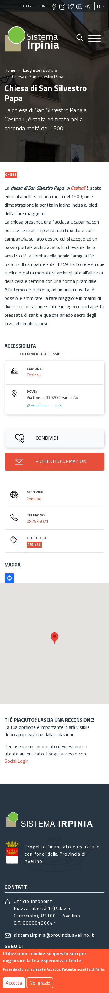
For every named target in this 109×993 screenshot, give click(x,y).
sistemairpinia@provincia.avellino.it (54, 935)
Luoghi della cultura (40, 70)
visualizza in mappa (46, 405)
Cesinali (34, 375)
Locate (9, 578)
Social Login (33, 6)
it (99, 6)
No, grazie (39, 982)
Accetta (14, 982)
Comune (34, 498)
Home (10, 70)
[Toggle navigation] (94, 39)
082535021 (37, 521)
